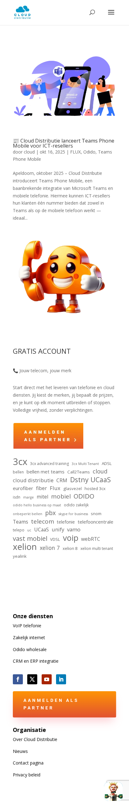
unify (58, 529)
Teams (20, 521)
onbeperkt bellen (27, 514)
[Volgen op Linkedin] (61, 679)
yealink (20, 556)
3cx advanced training (49, 463)
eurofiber (23, 488)
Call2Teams (78, 472)
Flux (55, 488)
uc (29, 530)
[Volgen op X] (32, 679)
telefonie (66, 522)
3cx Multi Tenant (85, 464)
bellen (18, 472)
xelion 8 (70, 548)
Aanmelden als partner (51, 704)
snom (96, 513)
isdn (16, 497)
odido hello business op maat (37, 505)
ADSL (107, 463)
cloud (29, 152)
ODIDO (84, 496)
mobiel (61, 496)
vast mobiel (30, 538)
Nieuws (20, 751)
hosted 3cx (95, 488)
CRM (61, 480)
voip (70, 538)
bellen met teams (45, 471)
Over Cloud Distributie (35, 739)
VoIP (27, 626)
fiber (41, 488)
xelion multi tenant (96, 548)
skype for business (73, 514)
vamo (73, 529)
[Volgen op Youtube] (47, 679)
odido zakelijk (76, 505)
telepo (18, 530)
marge (28, 497)
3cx (20, 462)
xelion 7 (50, 547)
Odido (89, 152)
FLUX (75, 152)
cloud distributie (33, 480)
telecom (42, 521)
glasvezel (72, 488)
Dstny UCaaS (90, 479)
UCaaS (41, 529)
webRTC (90, 538)
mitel (42, 496)
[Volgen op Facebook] (18, 679)
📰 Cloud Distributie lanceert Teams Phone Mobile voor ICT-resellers (63, 143)
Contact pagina (28, 763)
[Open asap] (113, 791)
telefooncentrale (95, 522)
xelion (25, 547)
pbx (50, 513)
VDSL (55, 539)
